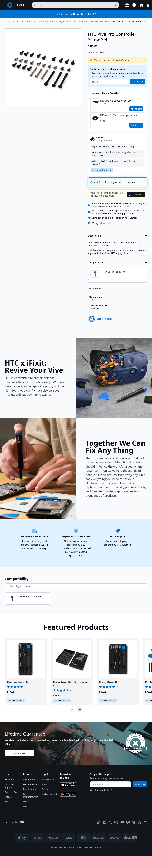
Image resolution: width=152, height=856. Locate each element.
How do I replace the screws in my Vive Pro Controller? (113, 154)
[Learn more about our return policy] (109, 223)
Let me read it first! (102, 790)
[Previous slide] (72, 709)
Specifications (95, 288)
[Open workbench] (127, 5)
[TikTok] (98, 822)
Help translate (12, 822)
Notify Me (138, 81)
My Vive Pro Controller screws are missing (113, 146)
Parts (15, 21)
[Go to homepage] (17, 5)
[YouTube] (122, 822)
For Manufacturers (30, 795)
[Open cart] (141, 5)
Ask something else (101, 170)
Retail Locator (30, 789)
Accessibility (48, 779)
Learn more (19, 753)
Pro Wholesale (30, 784)
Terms (45, 789)
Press (25, 801)
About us (9, 779)
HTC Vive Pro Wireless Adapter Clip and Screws (119, 116)
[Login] (147, 5)
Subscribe (140, 784)
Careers (8, 796)
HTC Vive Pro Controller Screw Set (129, 21)
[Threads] (139, 822)
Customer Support (9, 786)
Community (29, 779)
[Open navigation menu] (4, 5)
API (6, 801)
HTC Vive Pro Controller (97, 21)
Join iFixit (136, 194)
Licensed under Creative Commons (83, 847)
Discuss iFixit (11, 792)
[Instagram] (116, 822)
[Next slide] (79, 709)
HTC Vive (78, 21)
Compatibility (95, 262)
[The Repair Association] (145, 822)
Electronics (27, 21)
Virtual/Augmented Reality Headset (53, 21)
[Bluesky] (133, 822)
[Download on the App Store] (68, 784)
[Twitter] (110, 822)
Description (94, 235)
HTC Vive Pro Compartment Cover (116, 100)
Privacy (45, 784)
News (26, 806)
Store (7, 21)
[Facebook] (104, 822)
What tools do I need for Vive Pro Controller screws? (113, 163)
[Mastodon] (128, 822)
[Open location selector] (134, 5)
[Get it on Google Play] (68, 794)
